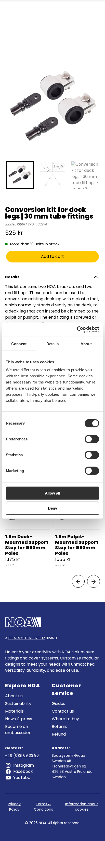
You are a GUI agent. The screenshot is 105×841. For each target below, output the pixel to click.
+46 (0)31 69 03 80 (22, 755)
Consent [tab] (19, 343)
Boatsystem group (26, 638)
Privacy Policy (14, 806)
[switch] (92, 439)
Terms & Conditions (43, 806)
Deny (52, 508)
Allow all (52, 493)
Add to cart (52, 256)
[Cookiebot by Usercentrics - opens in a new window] (77, 329)
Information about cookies (81, 806)
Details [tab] (52, 343)
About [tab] (86, 343)
